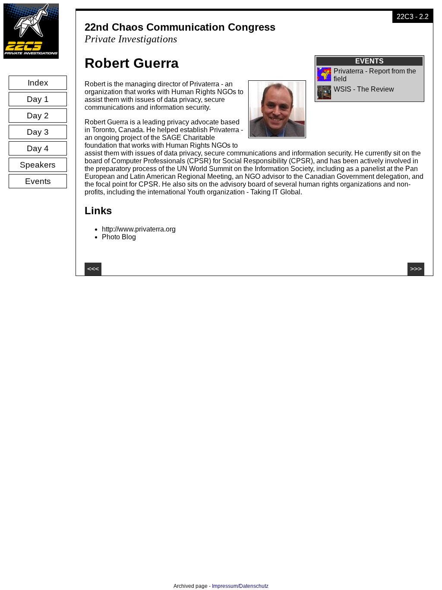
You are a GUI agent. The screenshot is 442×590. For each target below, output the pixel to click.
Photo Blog (119, 237)
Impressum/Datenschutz (240, 586)
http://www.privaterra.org (139, 229)
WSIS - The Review (364, 89)
